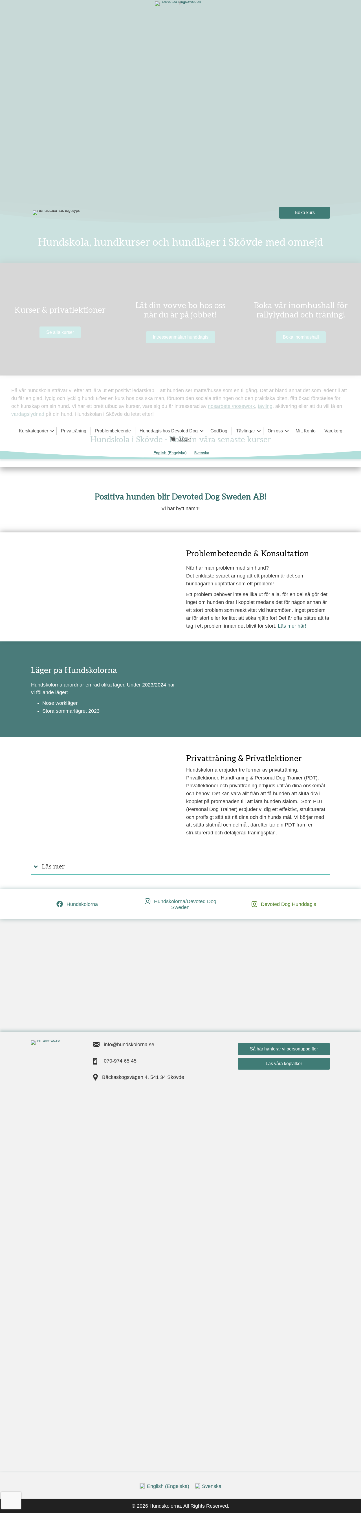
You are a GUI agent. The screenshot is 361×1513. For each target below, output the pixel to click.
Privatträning (73, 430)
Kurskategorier (33, 430)
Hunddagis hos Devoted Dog (169, 430)
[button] (52, 431)
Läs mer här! (292, 626)
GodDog (218, 430)
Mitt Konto (306, 430)
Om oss (275, 430)
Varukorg (333, 430)
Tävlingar (245, 430)
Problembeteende (113, 430)
